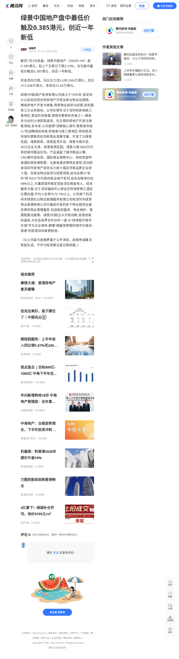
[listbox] (57, 398)
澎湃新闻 (25, 354)
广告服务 (84, 633)
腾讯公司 (53, 647)
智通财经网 (27, 466)
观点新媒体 (27, 382)
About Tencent (39, 633)
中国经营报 (27, 410)
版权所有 (62, 647)
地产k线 (25, 326)
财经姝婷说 (27, 298)
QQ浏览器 (56, 637)
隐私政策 (63, 633)
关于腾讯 (26, 633)
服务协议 (52, 633)
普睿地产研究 (28, 438)
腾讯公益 (45, 637)
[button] (148, 30)
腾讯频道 (67, 637)
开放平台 (74, 633)
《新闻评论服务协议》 (67, 534)
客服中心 (78, 637)
